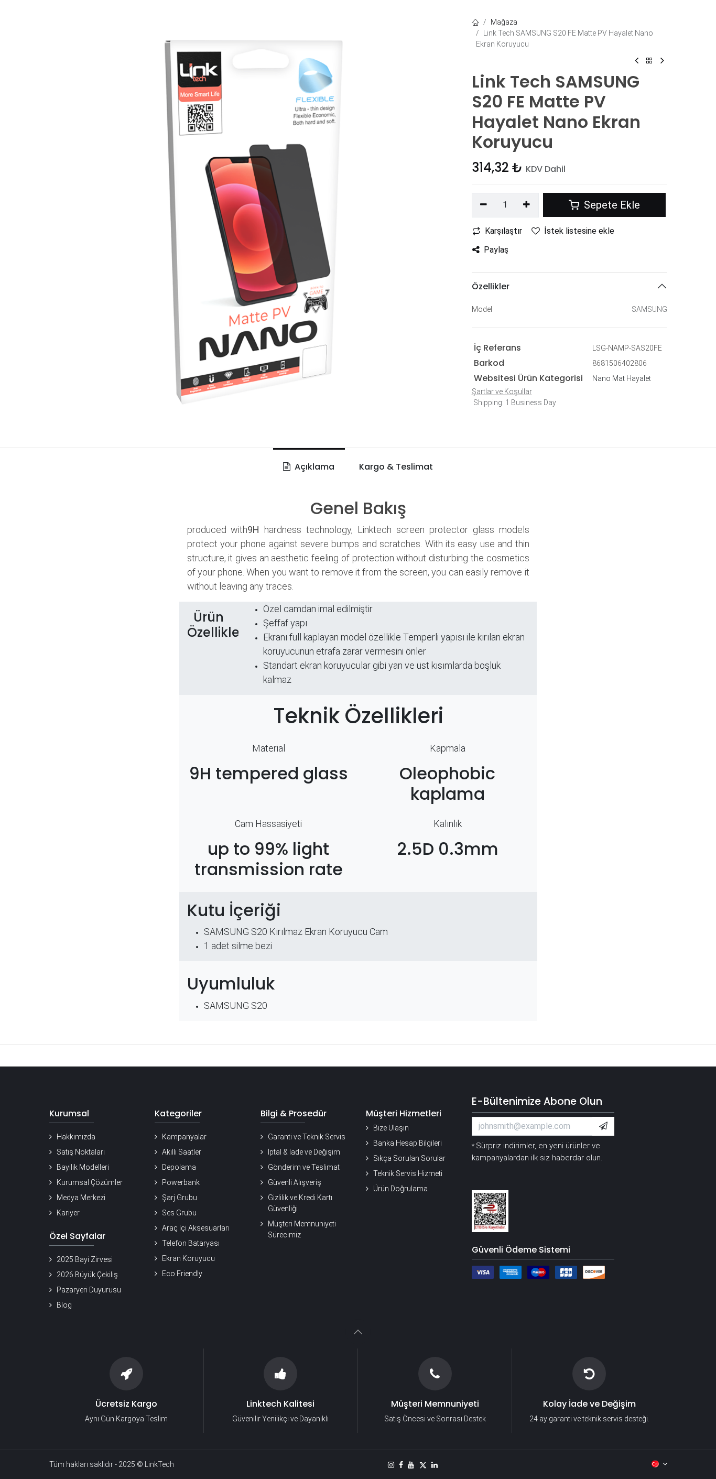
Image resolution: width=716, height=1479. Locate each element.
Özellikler (490, 286)
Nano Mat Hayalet (621, 378)
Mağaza (504, 22)
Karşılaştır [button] (503, 231)
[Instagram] (391, 1465)
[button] (603, 1126)
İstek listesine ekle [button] (579, 231)
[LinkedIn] (434, 1465)
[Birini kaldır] (484, 205)
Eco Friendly (182, 1273)
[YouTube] (411, 1465)
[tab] (394, 467)
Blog (64, 1305)
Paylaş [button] (496, 250)
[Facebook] (401, 1465)
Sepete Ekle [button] (610, 205)
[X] (423, 1465)
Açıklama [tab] (313, 467)
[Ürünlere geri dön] (649, 61)
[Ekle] (526, 205)
